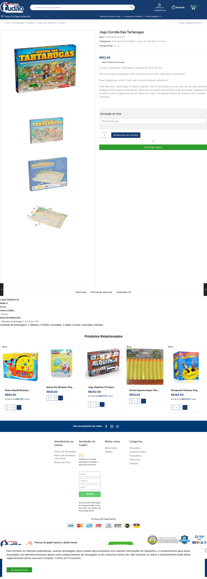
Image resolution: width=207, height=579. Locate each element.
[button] (19, 407)
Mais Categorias (152, 16)
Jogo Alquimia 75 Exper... (102, 387)
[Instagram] (111, 426)
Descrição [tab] (81, 292)
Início (7, 22)
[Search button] (132, 7)
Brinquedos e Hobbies (133, 16)
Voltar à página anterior (190, 22)
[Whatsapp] (117, 426)
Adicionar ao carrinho (127, 135)
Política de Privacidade (68, 558)
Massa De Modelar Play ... (60, 387)
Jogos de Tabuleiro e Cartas (51, 22)
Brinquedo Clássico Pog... (185, 390)
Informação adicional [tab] (101, 292)
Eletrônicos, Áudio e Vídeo (110, 16)
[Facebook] (106, 426)
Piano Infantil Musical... (17, 390)
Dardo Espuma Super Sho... (144, 390)
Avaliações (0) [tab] (123, 292)
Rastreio (179, 7)
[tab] (81, 292)
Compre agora (154, 147)
